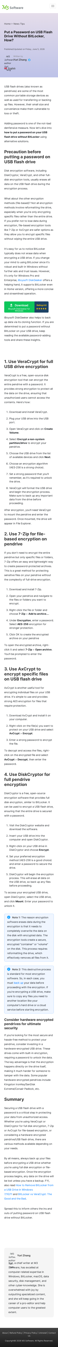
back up (18, 982)
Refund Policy (16, 1333)
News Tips (19, 23)
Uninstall (43, 1333)
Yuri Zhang (20, 59)
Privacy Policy (30, 1333)
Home (7, 23)
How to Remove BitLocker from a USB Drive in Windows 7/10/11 (28, 1190)
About (5, 1333)
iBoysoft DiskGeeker (30, 280)
